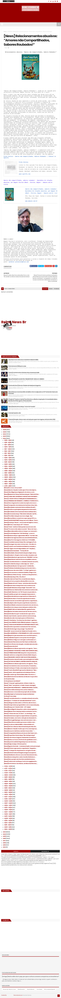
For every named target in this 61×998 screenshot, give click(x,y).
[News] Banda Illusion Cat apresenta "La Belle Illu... (19, 566)
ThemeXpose (10, 995)
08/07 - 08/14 (8, 483)
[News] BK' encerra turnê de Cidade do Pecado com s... (20, 631)
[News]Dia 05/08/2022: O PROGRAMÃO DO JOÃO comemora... (22, 633)
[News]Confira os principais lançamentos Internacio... (20, 509)
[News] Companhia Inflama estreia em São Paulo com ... (21, 733)
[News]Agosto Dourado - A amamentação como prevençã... (22, 746)
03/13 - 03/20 (8, 807)
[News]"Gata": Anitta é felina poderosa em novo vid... (20, 527)
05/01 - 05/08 (8, 792)
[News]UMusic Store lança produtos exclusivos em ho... (20, 711)
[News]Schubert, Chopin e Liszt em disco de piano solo (20, 555)
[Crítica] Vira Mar (9, 679)
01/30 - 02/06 (8, 820)
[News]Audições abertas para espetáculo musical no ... (21, 603)
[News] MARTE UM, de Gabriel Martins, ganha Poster (19, 609)
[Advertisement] (11, 343)
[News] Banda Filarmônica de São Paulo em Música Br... (20, 642)
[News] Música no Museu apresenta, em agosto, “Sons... (21, 663)
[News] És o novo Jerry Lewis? (13, 488)
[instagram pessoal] (57, 1)
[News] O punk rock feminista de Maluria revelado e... (20, 546)
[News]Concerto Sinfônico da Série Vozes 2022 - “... (19, 731)
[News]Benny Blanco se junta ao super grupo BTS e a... (20, 518)
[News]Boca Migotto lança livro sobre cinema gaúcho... (21, 709)
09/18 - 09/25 (8, 471)
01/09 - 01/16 (8, 827)
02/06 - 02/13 (8, 818)
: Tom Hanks (39, 989)
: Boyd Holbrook (30, 989)
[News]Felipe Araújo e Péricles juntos (15, 744)
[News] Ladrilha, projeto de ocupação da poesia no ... (20, 594)
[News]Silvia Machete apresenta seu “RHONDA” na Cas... (21, 557)
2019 (4, 836)
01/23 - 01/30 (8, 822)
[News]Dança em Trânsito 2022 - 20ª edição (17, 707)
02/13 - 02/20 (8, 816)
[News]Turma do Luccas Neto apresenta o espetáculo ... (21, 600)
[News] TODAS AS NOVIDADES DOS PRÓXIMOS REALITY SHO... (21, 624)
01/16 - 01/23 (8, 825)
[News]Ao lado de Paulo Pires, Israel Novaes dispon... (20, 579)
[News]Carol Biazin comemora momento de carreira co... (21, 605)
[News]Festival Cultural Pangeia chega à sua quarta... (20, 752)
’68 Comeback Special (49, 989)
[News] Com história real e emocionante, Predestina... (20, 666)
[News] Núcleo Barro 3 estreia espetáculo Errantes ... (20, 598)
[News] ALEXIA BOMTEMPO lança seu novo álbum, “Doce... (21, 520)
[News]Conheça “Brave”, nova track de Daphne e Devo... (21, 522)
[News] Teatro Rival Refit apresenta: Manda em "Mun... (20, 670)
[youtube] (53, 1)
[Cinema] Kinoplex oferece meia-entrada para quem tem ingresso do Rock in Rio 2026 (31, 419)
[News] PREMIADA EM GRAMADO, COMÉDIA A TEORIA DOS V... (21, 501)
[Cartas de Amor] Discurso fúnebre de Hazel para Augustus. (24, 385)
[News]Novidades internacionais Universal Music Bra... (20, 511)
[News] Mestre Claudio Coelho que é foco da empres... (20, 490)
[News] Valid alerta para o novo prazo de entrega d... (20, 637)
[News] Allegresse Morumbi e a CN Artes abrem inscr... (20, 703)
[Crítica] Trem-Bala (10, 696)
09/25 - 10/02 (8, 468)
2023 (4, 436)
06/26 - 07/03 (8, 775)
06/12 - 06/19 (8, 779)
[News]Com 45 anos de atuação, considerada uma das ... (21, 644)
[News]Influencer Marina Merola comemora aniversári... (21, 590)
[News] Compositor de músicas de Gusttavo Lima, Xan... (21, 505)
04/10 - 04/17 (8, 799)
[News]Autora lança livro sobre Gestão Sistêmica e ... (20, 757)
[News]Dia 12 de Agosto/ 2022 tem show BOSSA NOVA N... (21, 537)
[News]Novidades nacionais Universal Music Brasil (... (20, 507)
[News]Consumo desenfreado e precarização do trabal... (21, 659)
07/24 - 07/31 (8, 766)
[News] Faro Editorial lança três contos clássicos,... (19, 689)
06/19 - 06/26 (8, 777)
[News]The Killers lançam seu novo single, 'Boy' (18, 516)
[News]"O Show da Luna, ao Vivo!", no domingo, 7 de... (20, 713)
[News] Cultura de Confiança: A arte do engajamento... (20, 761)
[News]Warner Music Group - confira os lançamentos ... (21, 574)
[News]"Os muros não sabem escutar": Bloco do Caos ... (21, 529)
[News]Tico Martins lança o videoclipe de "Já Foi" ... (19, 564)
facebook (56, 288)
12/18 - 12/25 (7, 442)
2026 (4, 429)
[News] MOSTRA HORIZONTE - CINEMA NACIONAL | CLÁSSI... (21, 687)
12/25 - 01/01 (8, 440)
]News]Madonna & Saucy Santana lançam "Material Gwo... (21, 494)
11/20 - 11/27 (7, 451)
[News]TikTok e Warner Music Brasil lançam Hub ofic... (20, 726)
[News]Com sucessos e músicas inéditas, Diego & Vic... (20, 572)
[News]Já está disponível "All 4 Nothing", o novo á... (19, 533)
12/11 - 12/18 (7, 444)
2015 (4, 845)
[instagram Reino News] (55, 1)
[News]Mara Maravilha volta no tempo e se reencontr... (21, 531)
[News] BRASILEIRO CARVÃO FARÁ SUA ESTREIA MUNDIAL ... (20, 657)
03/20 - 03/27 (8, 805)
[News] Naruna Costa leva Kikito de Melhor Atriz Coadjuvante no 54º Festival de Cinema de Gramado (33, 392)
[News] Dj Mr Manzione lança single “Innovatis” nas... (20, 587)
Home (5, 31)
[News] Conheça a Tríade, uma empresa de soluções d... (21, 668)
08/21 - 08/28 (8, 479)
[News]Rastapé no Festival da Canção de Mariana (19, 694)
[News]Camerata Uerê (11, 646)
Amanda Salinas (27, 995)
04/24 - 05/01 (8, 794)
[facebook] (49, 1)
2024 (4, 434)
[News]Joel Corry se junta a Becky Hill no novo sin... (19, 581)
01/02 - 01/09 (8, 829)
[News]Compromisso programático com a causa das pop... (22, 705)
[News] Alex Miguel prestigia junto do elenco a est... (19, 492)
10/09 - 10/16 (8, 464)
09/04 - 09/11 (8, 475)
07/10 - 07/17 (8, 770)
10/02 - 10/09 (8, 466)
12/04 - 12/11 (7, 447)
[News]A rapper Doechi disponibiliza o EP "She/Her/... (20, 548)
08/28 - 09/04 (8, 477)
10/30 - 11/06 (8, 457)
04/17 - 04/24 (8, 796)
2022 (4, 438)
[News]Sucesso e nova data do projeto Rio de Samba (20, 692)
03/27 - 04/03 (8, 803)
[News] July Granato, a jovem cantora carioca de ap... (20, 616)
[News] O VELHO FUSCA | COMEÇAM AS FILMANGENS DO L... (21, 498)
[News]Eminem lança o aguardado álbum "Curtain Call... (21, 535)
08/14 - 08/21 (8, 481)
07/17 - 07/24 (8, 768)
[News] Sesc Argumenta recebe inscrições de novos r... (20, 503)
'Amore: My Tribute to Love (9, 989)
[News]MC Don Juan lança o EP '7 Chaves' (16, 524)
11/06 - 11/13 (7, 455)
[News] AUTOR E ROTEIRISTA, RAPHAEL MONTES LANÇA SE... (21, 661)
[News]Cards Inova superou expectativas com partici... (21, 716)
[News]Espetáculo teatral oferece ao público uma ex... (20, 559)
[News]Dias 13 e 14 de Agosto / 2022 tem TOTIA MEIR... (20, 540)
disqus (50, 288)
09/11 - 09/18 (8, 473)
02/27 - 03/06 (8, 812)
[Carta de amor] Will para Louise (17, 366)
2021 (4, 832)
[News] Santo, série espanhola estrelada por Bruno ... (20, 672)
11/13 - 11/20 (7, 453)
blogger (45, 288)
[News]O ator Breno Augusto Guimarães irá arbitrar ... (20, 737)
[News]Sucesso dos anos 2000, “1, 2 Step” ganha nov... (20, 570)
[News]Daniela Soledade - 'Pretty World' (16, 551)
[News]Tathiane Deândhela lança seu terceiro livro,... (20, 568)
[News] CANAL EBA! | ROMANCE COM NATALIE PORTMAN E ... (21, 496)
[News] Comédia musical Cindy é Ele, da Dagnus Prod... (20, 542)
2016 (4, 843)
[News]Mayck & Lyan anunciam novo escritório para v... (21, 635)
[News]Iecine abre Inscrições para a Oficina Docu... (19, 618)
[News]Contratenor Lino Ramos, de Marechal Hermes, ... (21, 763)
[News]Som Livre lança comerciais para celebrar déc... (20, 607)
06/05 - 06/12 (8, 781)
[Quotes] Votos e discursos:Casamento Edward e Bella (23, 359)
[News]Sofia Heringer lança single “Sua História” (19, 629)
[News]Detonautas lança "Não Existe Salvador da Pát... (20, 514)
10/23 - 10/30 (8, 460)
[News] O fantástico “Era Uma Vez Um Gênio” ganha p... (20, 620)
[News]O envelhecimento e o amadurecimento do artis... (21, 561)
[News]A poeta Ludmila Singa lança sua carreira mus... (20, 742)
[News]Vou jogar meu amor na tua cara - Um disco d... (20, 544)
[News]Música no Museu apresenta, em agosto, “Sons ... (21, 648)
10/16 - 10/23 (8, 462)
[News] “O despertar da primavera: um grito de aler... (20, 750)
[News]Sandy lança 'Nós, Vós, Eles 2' (15, 577)
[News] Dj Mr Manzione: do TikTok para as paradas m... (20, 592)
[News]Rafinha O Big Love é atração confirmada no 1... (20, 640)
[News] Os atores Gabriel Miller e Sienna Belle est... (19, 724)
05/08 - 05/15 (8, 790)
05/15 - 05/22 (8, 788)
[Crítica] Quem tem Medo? (12, 681)
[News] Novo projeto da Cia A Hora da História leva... (20, 759)
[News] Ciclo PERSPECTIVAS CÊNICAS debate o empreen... (21, 622)
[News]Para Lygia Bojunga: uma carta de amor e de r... (20, 720)
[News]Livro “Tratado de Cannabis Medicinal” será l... (20, 700)
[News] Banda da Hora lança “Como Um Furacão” (21, 406)
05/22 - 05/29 (8, 786)
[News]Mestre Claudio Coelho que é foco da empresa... (20, 729)
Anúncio (15, 851)
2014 (4, 847)
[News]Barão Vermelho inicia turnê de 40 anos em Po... (20, 611)
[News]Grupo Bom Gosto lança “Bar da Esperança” (19, 735)
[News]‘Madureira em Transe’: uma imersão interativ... (20, 583)
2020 (4, 834)
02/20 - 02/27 (8, 814)
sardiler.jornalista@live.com (19, 262)
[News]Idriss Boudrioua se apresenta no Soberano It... (20, 596)
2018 (4, 838)
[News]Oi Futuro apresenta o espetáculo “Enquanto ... (20, 748)
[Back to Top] (58, 996)
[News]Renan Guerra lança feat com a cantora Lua (19, 585)
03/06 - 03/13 (8, 809)
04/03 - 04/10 (8, 801)
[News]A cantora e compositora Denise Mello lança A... (20, 655)
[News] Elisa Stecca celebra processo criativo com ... (20, 722)
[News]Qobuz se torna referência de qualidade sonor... (21, 739)
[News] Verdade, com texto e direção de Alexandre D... (20, 718)
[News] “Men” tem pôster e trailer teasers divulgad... (20, 685)
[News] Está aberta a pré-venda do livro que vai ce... (20, 614)
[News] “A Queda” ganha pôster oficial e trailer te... (19, 683)
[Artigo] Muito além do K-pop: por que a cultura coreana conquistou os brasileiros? (30, 976)
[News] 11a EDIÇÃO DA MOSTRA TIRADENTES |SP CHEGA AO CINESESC (26, 379)
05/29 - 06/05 (8, 783)
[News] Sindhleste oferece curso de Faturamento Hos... (21, 755)
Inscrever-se (45, 851)
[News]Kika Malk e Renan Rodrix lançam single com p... (20, 553)
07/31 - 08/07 (8, 486)
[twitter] (51, 1)
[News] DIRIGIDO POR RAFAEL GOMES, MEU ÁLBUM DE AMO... (21, 650)
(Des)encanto (21, 989)
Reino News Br (13, 322)
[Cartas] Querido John (14, 413)
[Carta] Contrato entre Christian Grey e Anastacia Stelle (23, 372)
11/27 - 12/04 (8, 449)
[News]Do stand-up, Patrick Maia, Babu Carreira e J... (20, 674)
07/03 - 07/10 (8, 773)
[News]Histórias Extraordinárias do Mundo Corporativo (21, 676)
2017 (4, 840)
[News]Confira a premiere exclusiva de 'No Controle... (20, 626)
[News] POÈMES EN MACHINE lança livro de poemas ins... (20, 653)
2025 (4, 432)
